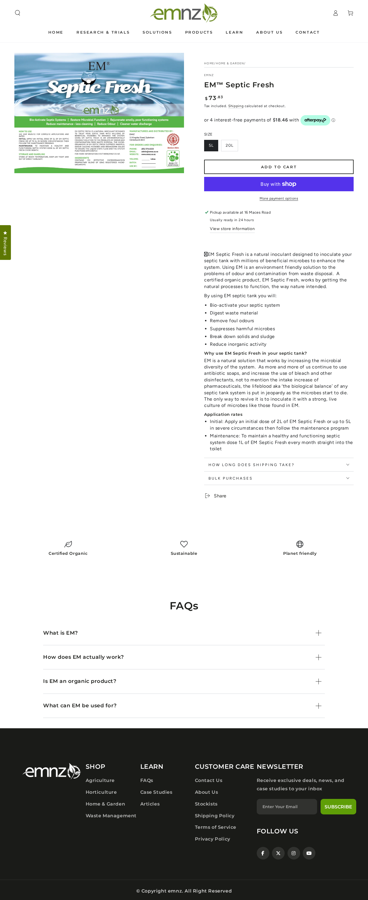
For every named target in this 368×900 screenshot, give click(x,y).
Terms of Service (216, 827)
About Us (206, 792)
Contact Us (209, 780)
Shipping (236, 106)
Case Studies (156, 792)
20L (229, 145)
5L (211, 145)
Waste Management (111, 815)
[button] (17, 13)
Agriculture (100, 780)
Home (209, 63)
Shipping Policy (215, 815)
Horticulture (101, 792)
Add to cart (279, 167)
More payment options (279, 198)
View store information (232, 228)
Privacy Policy (212, 839)
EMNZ (209, 75)
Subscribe (338, 807)
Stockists (206, 804)
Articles (150, 804)
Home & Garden (230, 63)
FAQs (146, 780)
